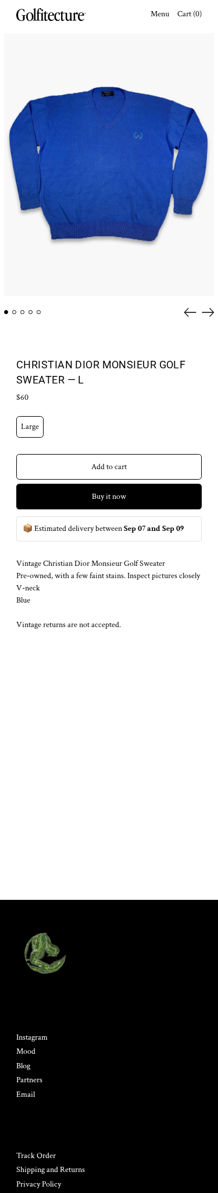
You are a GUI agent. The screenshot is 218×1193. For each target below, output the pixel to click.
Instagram (32, 1037)
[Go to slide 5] (39, 312)
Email (25, 1094)
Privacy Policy (38, 1184)
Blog (23, 1066)
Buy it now (109, 496)
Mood (25, 1051)
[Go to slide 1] (6, 312)
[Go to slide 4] (30, 312)
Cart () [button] (189, 14)
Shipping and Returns (50, 1169)
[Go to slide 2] (14, 312)
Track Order (36, 1155)
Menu (160, 14)
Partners (29, 1080)
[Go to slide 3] (22, 312)
